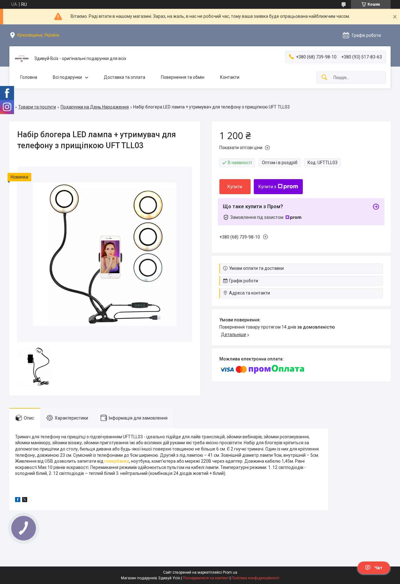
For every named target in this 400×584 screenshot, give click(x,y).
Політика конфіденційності (255, 578)
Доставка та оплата (124, 77)
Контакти (229, 77)
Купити (235, 186)
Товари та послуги (37, 106)
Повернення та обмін (182, 77)
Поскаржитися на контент (206, 578)
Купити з (267, 186)
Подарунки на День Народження (95, 106)
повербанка (116, 461)
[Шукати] (324, 78)
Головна (28, 77)
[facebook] (17, 500)
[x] (24, 500)
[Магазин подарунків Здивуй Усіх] (22, 59)
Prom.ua (230, 572)
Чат (378, 567)
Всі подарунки (67, 77)
